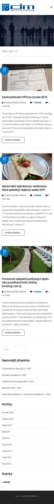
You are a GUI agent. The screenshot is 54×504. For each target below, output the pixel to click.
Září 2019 (5, 438)
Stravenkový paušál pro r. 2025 (14, 375)
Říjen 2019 (6, 432)
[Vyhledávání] (14, 349)
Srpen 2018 (6, 464)
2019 (11, 51)
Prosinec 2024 (7, 412)
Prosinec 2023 (7, 419)
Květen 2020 (7, 425)
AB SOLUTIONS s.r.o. (30, 496)
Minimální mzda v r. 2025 (11, 388)
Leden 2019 (6, 457)
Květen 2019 (7, 451)
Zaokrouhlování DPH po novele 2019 (24, 97)
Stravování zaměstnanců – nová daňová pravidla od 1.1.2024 (26, 394)
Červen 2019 (7, 444)
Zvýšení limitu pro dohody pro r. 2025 (16, 368)
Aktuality (38, 102)
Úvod (4, 51)
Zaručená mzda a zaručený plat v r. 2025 (18, 381)
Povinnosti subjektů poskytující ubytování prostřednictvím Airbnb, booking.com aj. (25, 282)
